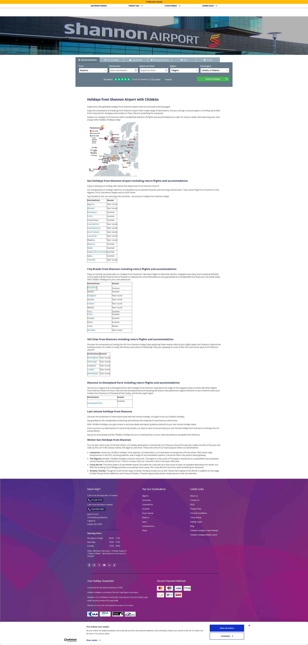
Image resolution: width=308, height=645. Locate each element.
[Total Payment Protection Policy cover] (118, 617)
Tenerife (91, 260)
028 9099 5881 (97, 509)
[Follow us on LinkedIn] (109, 565)
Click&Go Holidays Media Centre (203, 534)
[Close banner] (249, 625)
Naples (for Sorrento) (97, 252)
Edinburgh (92, 361)
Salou (144, 521)
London (90, 369)
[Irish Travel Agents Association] (106, 617)
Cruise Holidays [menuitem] (171, 5)
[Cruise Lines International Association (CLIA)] (131, 617)
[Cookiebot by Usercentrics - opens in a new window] (70, 640)
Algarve (90, 204)
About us (194, 495)
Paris (89, 311)
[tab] (88, 59)
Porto (90, 314)
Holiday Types (196, 521)
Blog (192, 526)
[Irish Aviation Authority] (93, 617)
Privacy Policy (195, 508)
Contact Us (194, 500)
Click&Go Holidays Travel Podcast (204, 530)
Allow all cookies (227, 628)
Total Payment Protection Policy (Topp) (133, 597)
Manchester (92, 373)
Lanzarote (92, 236)
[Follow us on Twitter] (99, 565)
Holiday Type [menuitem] (134, 5)
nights (173, 66)
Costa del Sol (93, 224)
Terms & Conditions (198, 513)
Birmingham (93, 357)
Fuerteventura (93, 228)
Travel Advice (195, 517)
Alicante (90, 208)
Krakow (90, 303)
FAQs (192, 504)
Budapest (91, 295)
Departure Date (147, 66)
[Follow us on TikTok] (114, 565)
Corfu (90, 216)
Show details (91, 640)
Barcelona (91, 212)
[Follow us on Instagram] (94, 565)
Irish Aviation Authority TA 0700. (111, 587)
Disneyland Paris (94, 403)
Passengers (205, 66)
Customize (225, 636)
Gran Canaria (93, 232)
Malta (90, 248)
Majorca (91, 244)
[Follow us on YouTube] (104, 565)
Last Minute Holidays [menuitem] (99, 5)
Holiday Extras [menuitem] (208, 5)
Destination (114, 66)
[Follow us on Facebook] (89, 565)
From (81, 66)
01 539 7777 (96, 500)
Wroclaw (91, 330)
